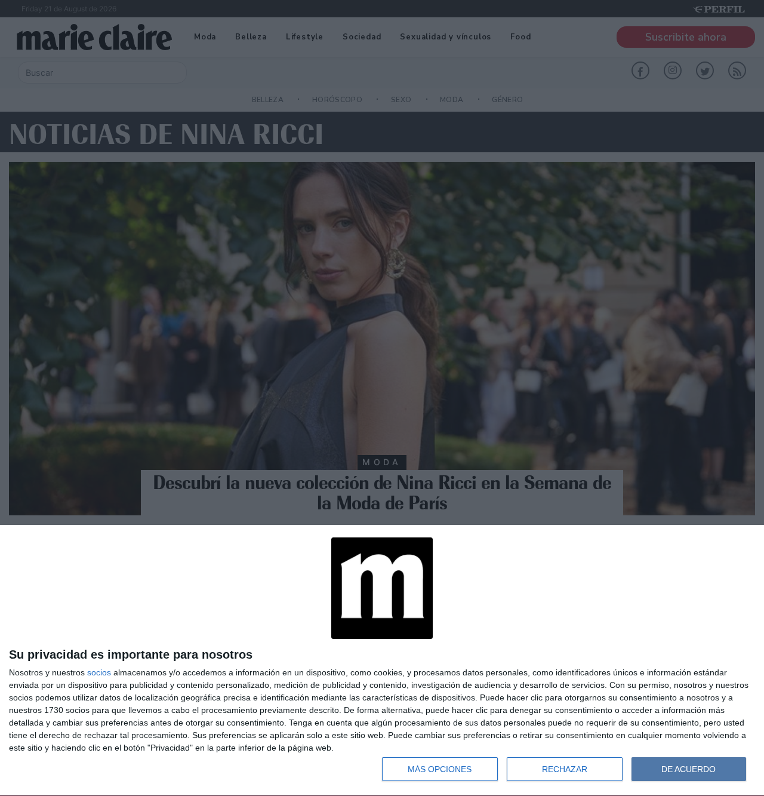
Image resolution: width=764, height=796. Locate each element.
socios (99, 672)
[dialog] (382, 660)
